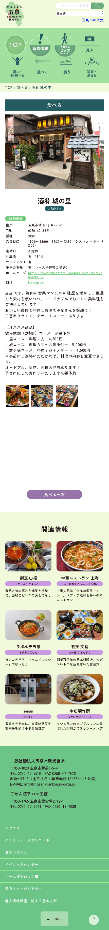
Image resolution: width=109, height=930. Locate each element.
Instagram (36, 282)
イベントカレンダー (21, 864)
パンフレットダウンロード (27, 840)
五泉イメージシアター (23, 888)
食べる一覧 (54, 494)
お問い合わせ (16, 852)
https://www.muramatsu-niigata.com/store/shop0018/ (65, 274)
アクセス (12, 827)
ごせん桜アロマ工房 (29, 794)
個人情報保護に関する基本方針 (31, 900)
